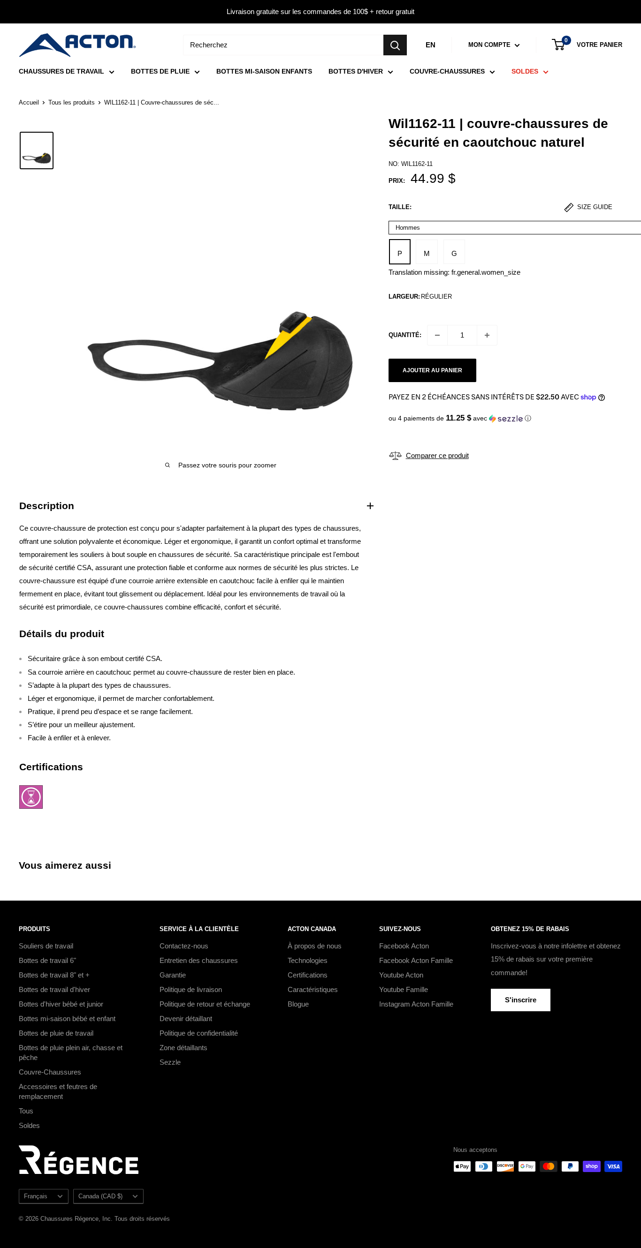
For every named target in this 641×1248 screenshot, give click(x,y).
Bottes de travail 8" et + (54, 975)
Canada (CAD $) (100, 1196)
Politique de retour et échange (205, 1004)
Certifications (308, 975)
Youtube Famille (403, 989)
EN (430, 45)
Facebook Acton (404, 946)
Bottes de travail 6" (47, 960)
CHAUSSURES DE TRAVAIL (61, 71)
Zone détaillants (183, 1048)
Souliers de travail (46, 946)
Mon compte (490, 44)
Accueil (29, 102)
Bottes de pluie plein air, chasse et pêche (70, 1052)
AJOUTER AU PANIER (432, 370)
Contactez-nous (184, 946)
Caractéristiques (313, 989)
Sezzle (170, 1062)
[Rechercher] (395, 45)
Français (35, 1196)
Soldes (29, 1125)
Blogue (298, 1004)
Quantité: (405, 334)
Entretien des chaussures (199, 960)
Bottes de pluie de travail (56, 1033)
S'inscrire (520, 1000)
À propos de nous (315, 946)
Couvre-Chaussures (50, 1072)
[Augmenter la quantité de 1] (487, 335)
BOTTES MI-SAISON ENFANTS (264, 71)
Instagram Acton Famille (416, 1004)
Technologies (308, 960)
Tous (26, 1111)
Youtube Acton (401, 975)
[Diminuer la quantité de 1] (437, 335)
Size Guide (593, 207)
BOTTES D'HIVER (355, 71)
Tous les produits (71, 102)
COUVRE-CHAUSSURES (447, 71)
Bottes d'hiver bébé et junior (61, 1004)
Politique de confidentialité (199, 1033)
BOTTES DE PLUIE (160, 71)
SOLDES (524, 71)
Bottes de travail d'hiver (54, 989)
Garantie (173, 975)
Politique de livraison (191, 989)
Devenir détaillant (186, 1018)
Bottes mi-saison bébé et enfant (67, 1018)
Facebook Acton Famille (416, 960)
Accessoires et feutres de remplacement (58, 1091)
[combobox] (283, 45)
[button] (505, 418)
